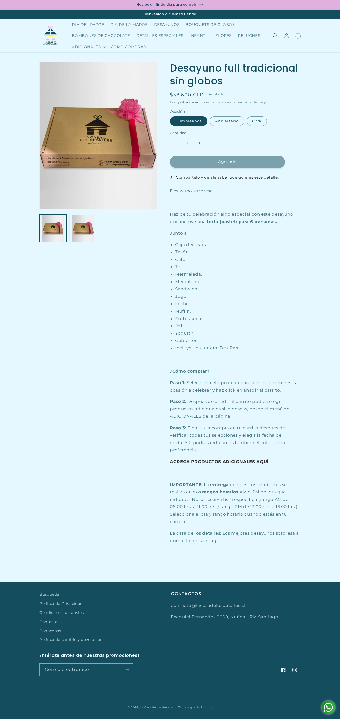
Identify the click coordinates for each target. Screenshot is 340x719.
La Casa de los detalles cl (158, 707)
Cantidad (178, 133)
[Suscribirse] (127, 669)
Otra (256, 121)
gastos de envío (191, 102)
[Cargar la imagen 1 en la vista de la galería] (53, 228)
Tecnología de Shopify (195, 707)
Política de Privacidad (61, 603)
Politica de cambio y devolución (71, 640)
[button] (88, 46)
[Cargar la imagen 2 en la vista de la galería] (83, 228)
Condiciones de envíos (61, 612)
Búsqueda (49, 594)
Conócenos (50, 631)
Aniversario (227, 121)
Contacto (48, 622)
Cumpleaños (188, 121)
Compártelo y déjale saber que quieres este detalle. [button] (227, 177)
